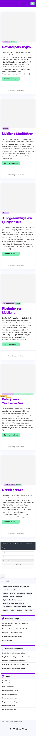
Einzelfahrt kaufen (8, 687)
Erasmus (5, 596)
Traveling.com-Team (16, 90)
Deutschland (21, 593)
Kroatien (5, 610)
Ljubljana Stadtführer (17, 134)
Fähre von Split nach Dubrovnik (12, 636)
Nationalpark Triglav (16, 47)
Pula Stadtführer (7, 640)
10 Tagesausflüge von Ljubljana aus (17, 220)
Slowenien (13, 41)
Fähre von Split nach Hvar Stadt (12, 633)
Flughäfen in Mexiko (8, 705)
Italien (30, 607)
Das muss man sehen (9, 394)
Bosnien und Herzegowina (11, 586)
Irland (24, 607)
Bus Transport (16, 590)
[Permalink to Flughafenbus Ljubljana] (18, 291)
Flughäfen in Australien (9, 698)
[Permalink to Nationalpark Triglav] (18, 29)
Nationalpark (7, 41)
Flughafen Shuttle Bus (9, 303)
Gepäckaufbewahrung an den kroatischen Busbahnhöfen (15, 682)
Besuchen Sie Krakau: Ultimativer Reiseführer (16, 629)
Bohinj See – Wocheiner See (12, 401)
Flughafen (19, 596)
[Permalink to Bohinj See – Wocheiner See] (18, 381)
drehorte (29, 593)
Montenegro (20, 610)
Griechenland (19, 603)
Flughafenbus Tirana (19, 653)
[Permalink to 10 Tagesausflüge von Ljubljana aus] (18, 200)
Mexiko (12, 610)
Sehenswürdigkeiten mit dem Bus (23, 394)
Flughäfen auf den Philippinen (11, 702)
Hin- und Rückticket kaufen (10, 690)
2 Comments (7, 397)
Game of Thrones (8, 603)
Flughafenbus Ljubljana (12, 310)
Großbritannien (7, 607)
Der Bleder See (12, 490)
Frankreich (21, 600)
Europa (12, 596)
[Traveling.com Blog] (4, 3)
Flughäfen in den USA (9, 709)
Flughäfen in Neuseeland (9, 694)
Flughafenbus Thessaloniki (21, 657)
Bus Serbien (6, 590)
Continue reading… (11, 79)
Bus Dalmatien (24, 586)
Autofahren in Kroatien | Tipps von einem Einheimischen (15, 624)
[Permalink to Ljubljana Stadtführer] (18, 116)
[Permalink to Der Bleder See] (18, 472)
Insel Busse (17, 607)
